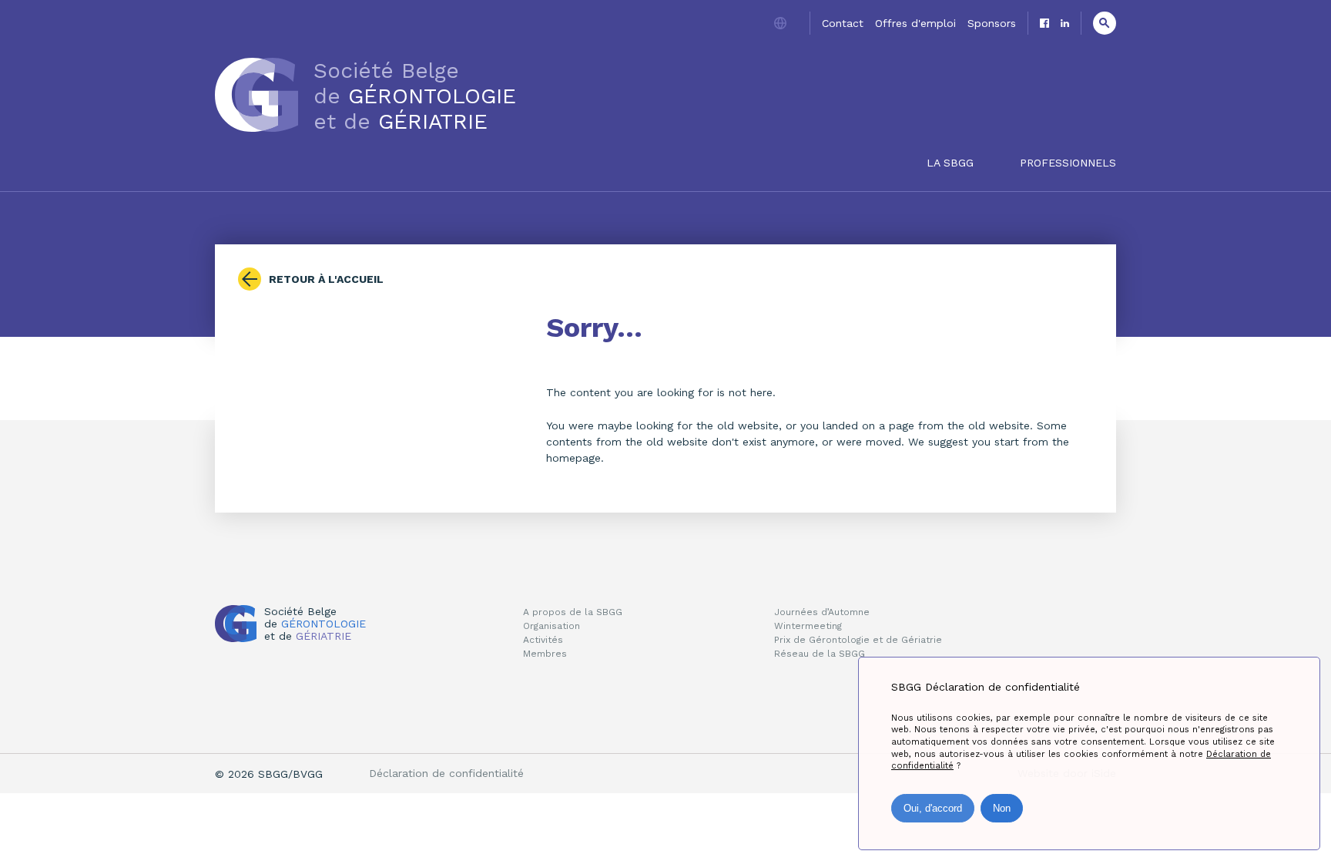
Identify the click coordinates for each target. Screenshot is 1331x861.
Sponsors (991, 23)
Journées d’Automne (822, 612)
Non (1002, 808)
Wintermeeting (808, 626)
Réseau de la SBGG (819, 653)
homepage (573, 458)
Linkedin (1065, 23)
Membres (545, 653)
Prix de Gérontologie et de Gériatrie (858, 639)
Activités (543, 639)
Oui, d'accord (933, 808)
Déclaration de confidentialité (446, 773)
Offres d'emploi (915, 23)
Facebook (1044, 23)
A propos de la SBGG (572, 612)
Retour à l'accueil (326, 279)
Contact (842, 23)
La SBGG (950, 162)
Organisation (551, 626)
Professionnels (1068, 162)
